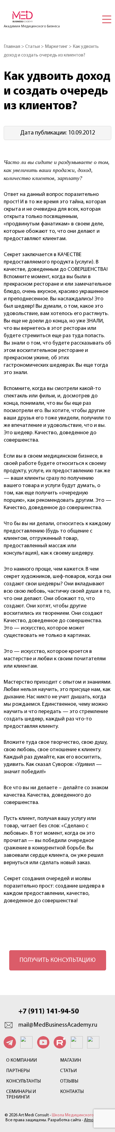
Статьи (68, 1070)
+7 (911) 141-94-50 (48, 1011)
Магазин (70, 1060)
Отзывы (69, 1081)
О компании (21, 1060)
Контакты (72, 1091)
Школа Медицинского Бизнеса (81, 1115)
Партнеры (18, 1070)
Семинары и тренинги (21, 1094)
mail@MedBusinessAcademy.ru (57, 1025)
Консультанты (23, 1081)
